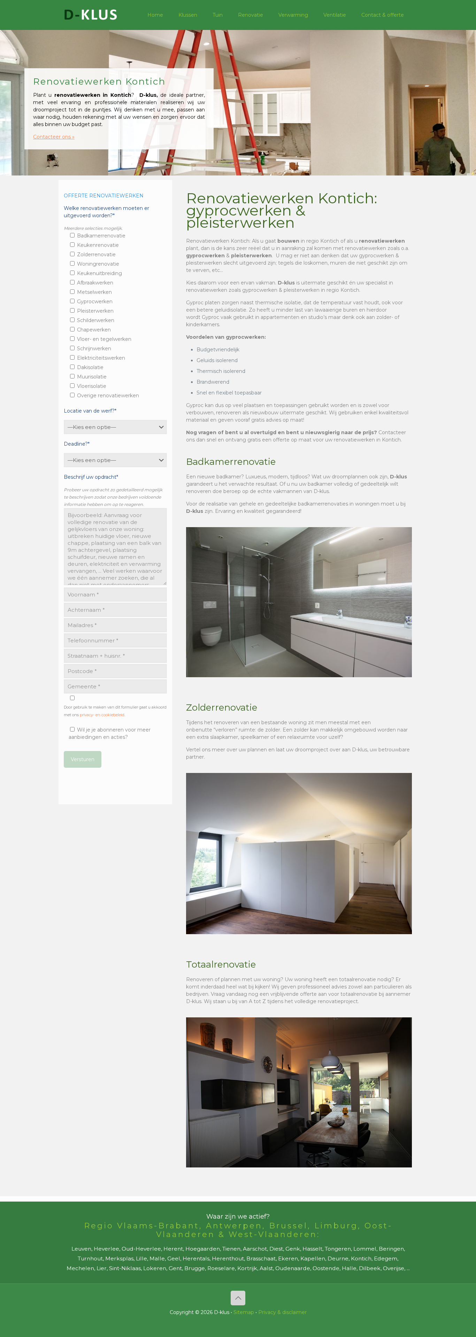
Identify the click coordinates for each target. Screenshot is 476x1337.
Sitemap (243, 1312)
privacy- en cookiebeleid (102, 714)
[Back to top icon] (238, 1298)
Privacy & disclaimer (282, 1312)
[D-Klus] (90, 15)
